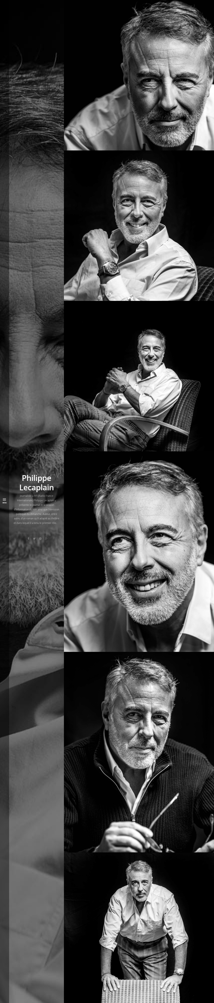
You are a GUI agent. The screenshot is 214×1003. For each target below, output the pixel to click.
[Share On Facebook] (28, 538)
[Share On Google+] (46, 538)
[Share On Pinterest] (40, 538)
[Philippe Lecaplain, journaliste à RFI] (139, 225)
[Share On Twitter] (34, 538)
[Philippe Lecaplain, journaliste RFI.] (139, 376)
